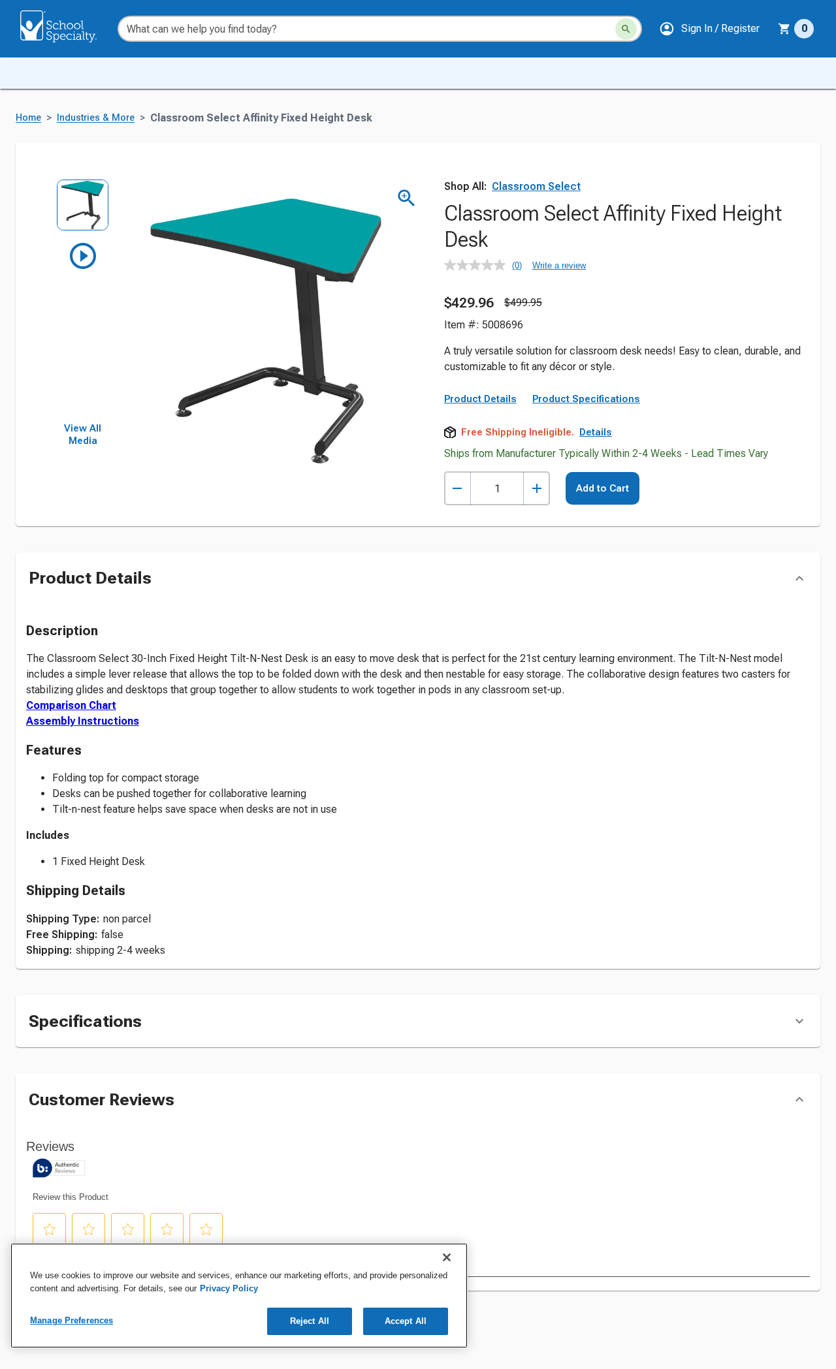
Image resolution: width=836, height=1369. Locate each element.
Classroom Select (536, 186)
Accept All (405, 1321)
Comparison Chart (71, 705)
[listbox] (82, 300)
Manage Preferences (71, 1320)
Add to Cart (602, 488)
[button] (709, 29)
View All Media (82, 434)
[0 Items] (784, 28)
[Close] (446, 1257)
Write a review (559, 265)
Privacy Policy (229, 1288)
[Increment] (536, 488)
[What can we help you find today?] (626, 29)
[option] (82, 209)
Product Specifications (586, 399)
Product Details (480, 399)
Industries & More (96, 117)
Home (28, 117)
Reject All (309, 1321)
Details (595, 432)
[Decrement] (457, 488)
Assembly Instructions (82, 721)
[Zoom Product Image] (406, 198)
